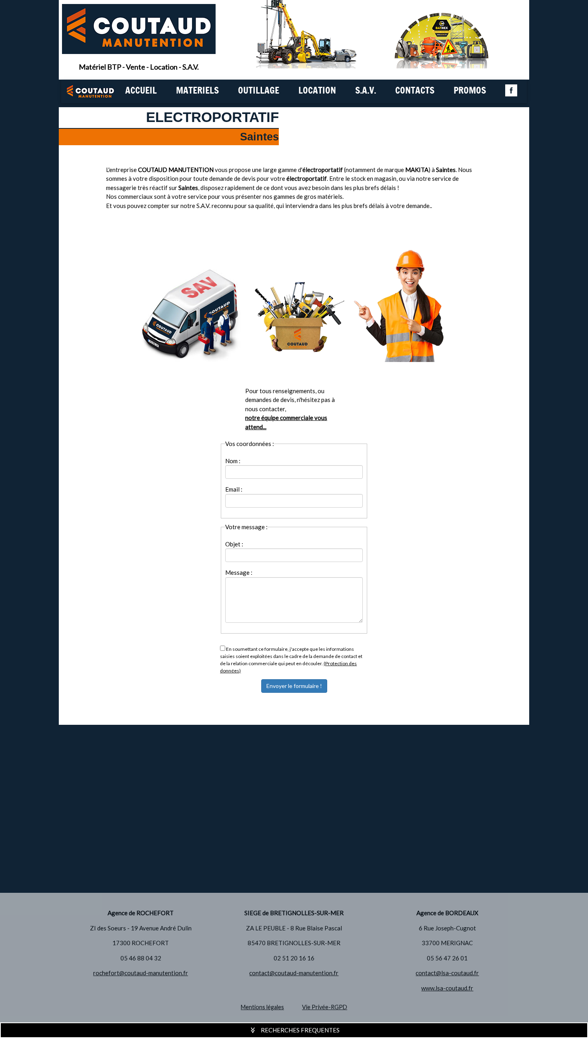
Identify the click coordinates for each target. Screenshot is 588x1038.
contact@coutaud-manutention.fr (293, 972)
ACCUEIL (141, 91)
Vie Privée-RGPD (324, 1007)
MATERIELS (197, 91)
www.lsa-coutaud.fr (447, 988)
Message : (238, 572)
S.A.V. (365, 91)
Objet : (234, 544)
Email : (233, 489)
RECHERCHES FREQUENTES (300, 1030)
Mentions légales (262, 1007)
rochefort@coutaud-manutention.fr (140, 972)
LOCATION (317, 91)
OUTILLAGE (258, 91)
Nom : (232, 460)
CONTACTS (414, 91)
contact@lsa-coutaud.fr (447, 972)
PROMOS (470, 91)
